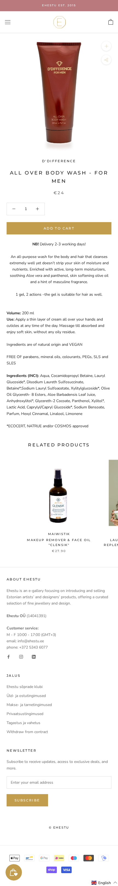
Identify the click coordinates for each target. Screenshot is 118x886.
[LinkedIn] (34, 656)
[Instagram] (21, 656)
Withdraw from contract (27, 731)
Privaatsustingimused (25, 713)
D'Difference (59, 161)
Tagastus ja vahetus (23, 722)
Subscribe (27, 800)
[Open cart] (110, 22)
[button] (104, 882)
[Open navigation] (7, 22)
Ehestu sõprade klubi (25, 686)
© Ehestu (59, 827)
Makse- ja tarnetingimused (29, 704)
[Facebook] (8, 656)
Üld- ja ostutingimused (26, 695)
